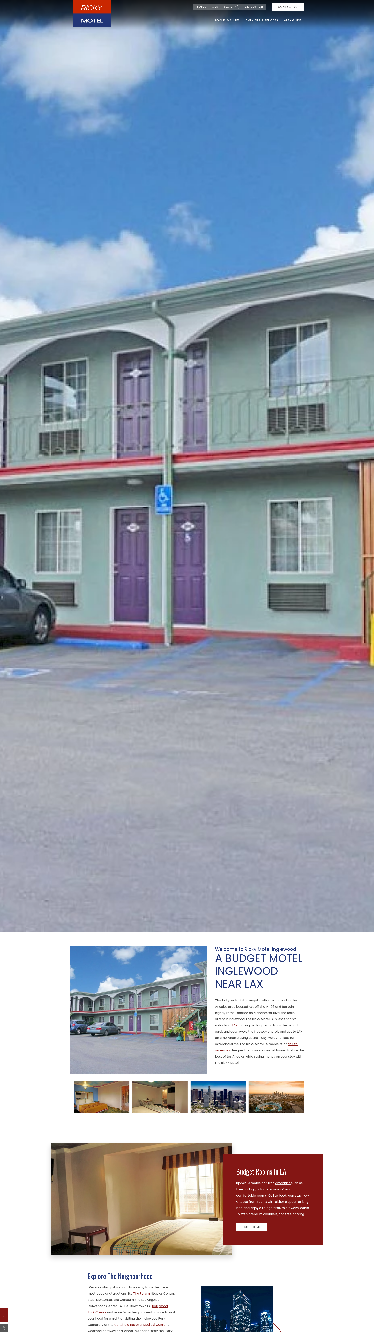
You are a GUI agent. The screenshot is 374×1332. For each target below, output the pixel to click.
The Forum (141, 1293)
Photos (201, 6)
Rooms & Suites (227, 20)
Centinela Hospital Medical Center (140, 1324)
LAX (235, 1025)
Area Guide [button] (292, 20)
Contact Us (288, 7)
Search (229, 6)
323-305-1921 (254, 6)
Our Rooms (252, 1227)
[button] (101, 1097)
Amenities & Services (262, 20)
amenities (283, 1183)
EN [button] (216, 6)
